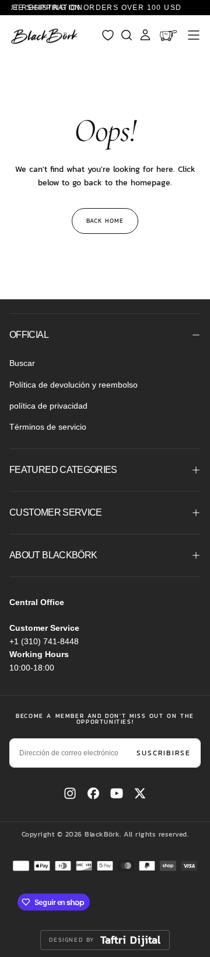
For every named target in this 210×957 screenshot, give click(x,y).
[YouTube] (117, 793)
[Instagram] (70, 793)
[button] (194, 35)
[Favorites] (108, 35)
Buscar (22, 363)
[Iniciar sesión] (145, 35)
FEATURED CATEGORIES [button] (63, 470)
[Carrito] (169, 35)
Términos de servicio (47, 426)
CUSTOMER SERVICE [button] (55, 512)
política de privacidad (48, 405)
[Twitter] (140, 793)
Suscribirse (163, 753)
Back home (105, 220)
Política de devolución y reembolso (73, 384)
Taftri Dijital (130, 940)
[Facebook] (93, 793)
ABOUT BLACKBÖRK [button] (53, 555)
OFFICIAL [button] (28, 335)
